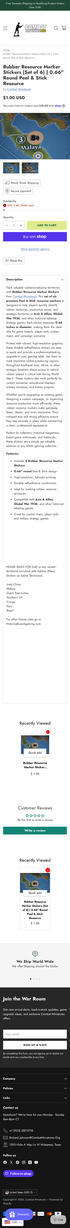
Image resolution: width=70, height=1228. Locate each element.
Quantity (8, 217)
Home (6, 50)
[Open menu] (5, 28)
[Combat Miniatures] (31, 27)
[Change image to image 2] (30, 167)
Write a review (35, 830)
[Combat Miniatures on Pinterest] (17, 1163)
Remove (48, 732)
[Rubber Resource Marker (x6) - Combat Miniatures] (35, 136)
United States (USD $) (21, 1192)
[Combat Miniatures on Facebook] (5, 1163)
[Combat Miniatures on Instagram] (23, 1163)
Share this (16, 260)
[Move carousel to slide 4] (39, 979)
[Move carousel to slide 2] (33, 979)
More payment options (35, 249)
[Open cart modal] (64, 28)
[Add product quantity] (20, 225)
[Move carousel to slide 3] (36, 979)
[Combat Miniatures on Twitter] (11, 1163)
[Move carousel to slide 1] (30, 979)
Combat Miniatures (19, 89)
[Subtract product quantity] (6, 225)
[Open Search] (56, 28)
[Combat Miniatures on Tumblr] (30, 1163)
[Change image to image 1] (11, 167)
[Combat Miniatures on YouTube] (36, 1163)
